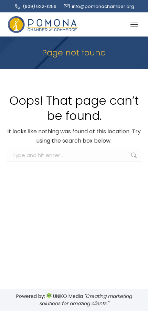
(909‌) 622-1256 (39, 6)
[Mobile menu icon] (134, 24)
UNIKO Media (67, 296)
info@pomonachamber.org (103, 6)
